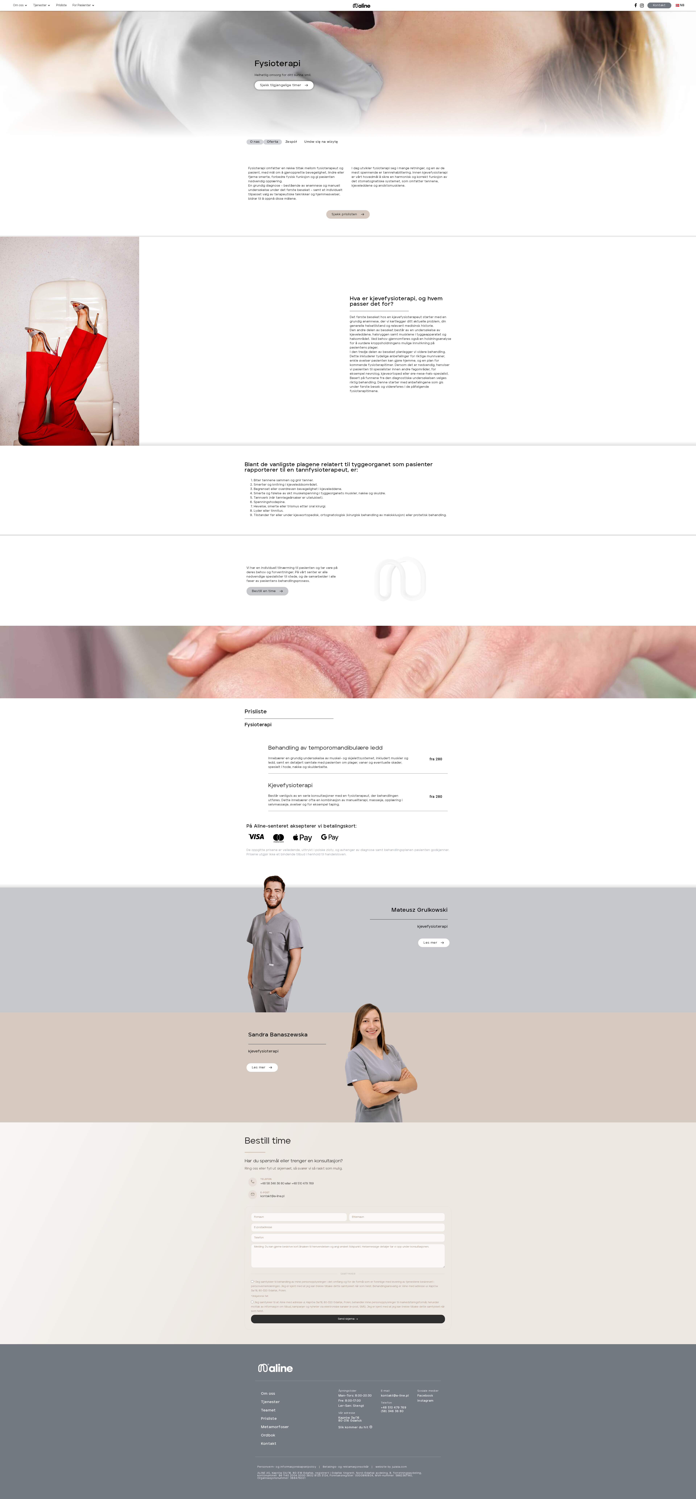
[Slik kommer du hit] (370, 1426)
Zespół (291, 141)
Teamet (268, 1410)
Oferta (272, 141)
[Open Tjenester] (48, 5)
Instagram (425, 1400)
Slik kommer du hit (353, 1427)
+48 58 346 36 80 (272, 1183)
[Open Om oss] (25, 5)
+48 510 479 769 (303, 1183)
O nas (255, 141)
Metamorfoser (275, 1427)
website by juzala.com (391, 1467)
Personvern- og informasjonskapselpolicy (286, 1467)
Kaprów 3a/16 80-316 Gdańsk (350, 1419)
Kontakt (268, 1444)
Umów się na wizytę (321, 141)
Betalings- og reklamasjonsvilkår (346, 1467)
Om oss (268, 1394)
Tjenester (270, 1402)
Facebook (425, 1395)
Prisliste (269, 1419)
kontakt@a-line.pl (272, 1196)
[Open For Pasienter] (93, 5)
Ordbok (268, 1435)
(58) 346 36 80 (392, 1411)
